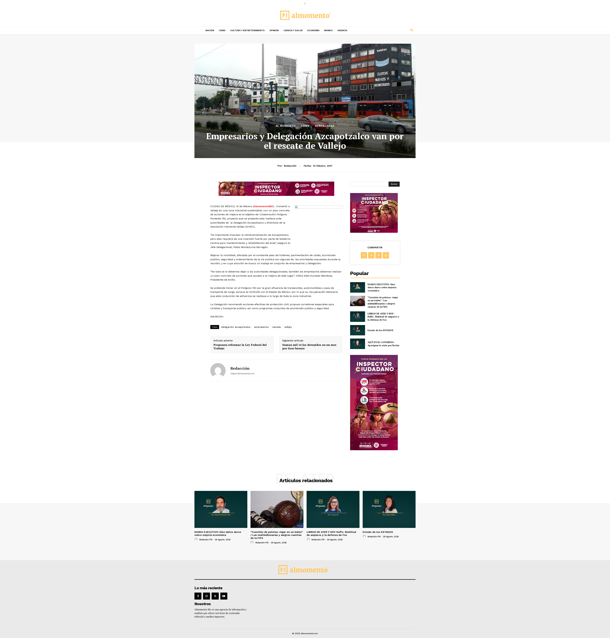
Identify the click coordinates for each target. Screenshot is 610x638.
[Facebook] (364, 255)
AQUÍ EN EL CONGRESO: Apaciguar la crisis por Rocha (383, 344)
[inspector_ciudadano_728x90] (276, 195)
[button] (391, 30)
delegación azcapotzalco (236, 327)
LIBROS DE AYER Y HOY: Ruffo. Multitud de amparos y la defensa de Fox (383, 316)
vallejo (288, 327)
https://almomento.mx (242, 373)
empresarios (261, 327)
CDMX (305, 126)
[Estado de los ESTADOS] (357, 330)
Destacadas (324, 126)
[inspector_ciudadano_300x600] (374, 449)
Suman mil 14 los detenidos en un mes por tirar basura (309, 346)
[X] (371, 255)
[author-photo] (196, 539)
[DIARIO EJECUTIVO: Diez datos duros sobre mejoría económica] (357, 287)
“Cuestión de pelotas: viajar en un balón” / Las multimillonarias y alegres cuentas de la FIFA (383, 302)
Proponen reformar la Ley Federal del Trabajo (240, 346)
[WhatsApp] (386, 255)
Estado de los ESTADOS (380, 330)
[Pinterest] (378, 255)
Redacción (290, 165)
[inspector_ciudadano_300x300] (374, 232)
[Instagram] (206, 596)
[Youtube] (223, 596)
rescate (276, 327)
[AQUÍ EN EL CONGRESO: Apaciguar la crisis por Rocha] (357, 344)
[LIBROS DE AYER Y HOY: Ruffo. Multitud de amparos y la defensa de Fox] (357, 316)
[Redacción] (218, 370)
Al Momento (286, 126)
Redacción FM (205, 539)
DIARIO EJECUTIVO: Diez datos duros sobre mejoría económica (382, 287)
